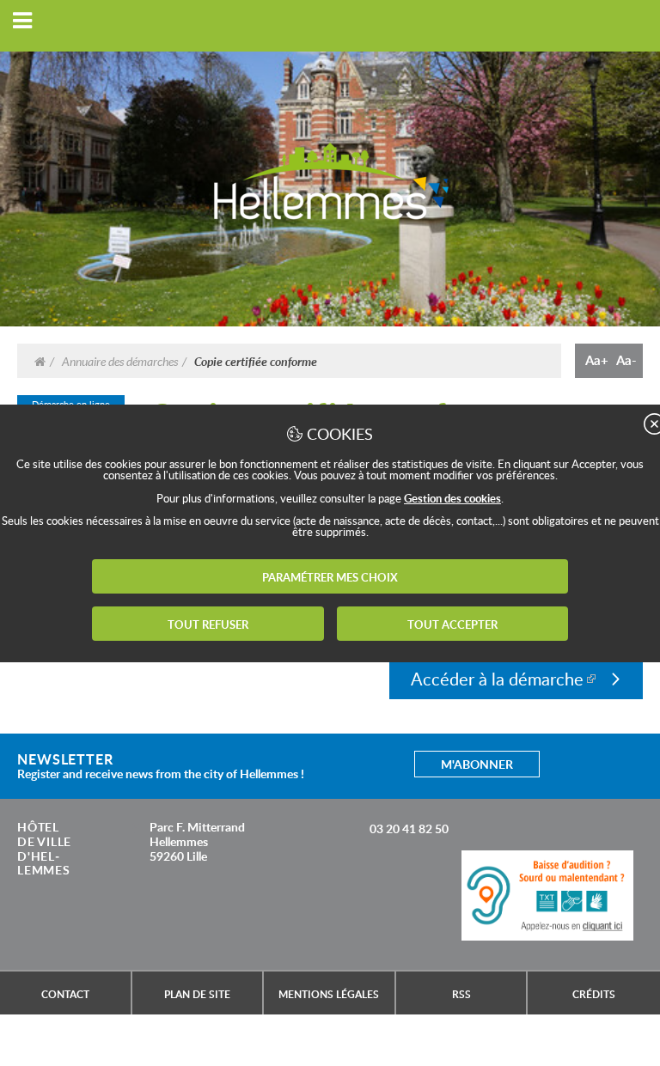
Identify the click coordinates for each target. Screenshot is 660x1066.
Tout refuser (208, 624)
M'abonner (477, 764)
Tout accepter (452, 624)
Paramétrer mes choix (330, 577)
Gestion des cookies (452, 498)
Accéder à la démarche (497, 679)
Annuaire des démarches (120, 361)
